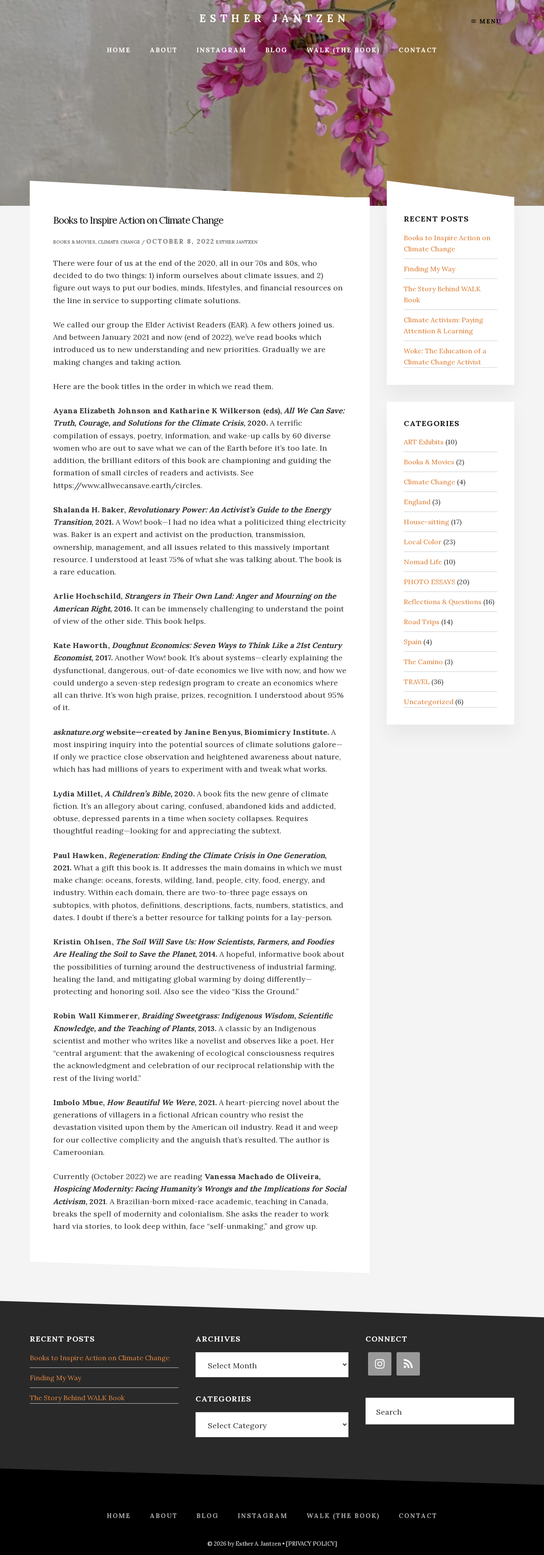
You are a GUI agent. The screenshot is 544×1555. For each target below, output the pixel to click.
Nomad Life (423, 561)
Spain (413, 641)
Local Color (423, 541)
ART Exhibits (424, 442)
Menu (489, 21)
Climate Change (119, 242)
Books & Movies (74, 242)
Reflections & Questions (443, 601)
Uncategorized (428, 701)
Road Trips (421, 621)
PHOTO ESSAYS (429, 581)
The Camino (423, 661)
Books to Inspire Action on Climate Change (100, 1357)
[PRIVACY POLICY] (311, 1543)
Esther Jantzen (274, 18)
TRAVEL (417, 681)
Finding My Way (429, 268)
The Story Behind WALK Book (77, 1397)
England (417, 501)
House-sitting (426, 521)
